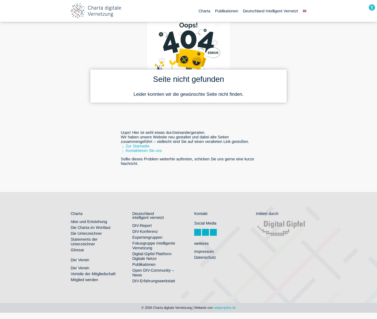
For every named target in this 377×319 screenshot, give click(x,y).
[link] (372, 7)
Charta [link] (204, 11)
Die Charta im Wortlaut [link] (91, 227)
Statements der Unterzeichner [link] (84, 241)
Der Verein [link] (80, 268)
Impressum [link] (204, 251)
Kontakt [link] (201, 214)
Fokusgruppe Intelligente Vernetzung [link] (153, 245)
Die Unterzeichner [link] (86, 233)
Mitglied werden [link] (84, 280)
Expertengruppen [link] (147, 237)
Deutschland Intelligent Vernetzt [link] (270, 11)
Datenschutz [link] (205, 257)
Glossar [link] (77, 250)
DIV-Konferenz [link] (145, 231)
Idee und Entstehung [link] (89, 221)
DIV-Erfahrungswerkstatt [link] (153, 281)
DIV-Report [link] (142, 225)
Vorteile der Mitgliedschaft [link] (93, 274)
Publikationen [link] (226, 11)
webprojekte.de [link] (225, 308)
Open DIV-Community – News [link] (153, 272)
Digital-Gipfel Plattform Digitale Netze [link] (152, 256)
